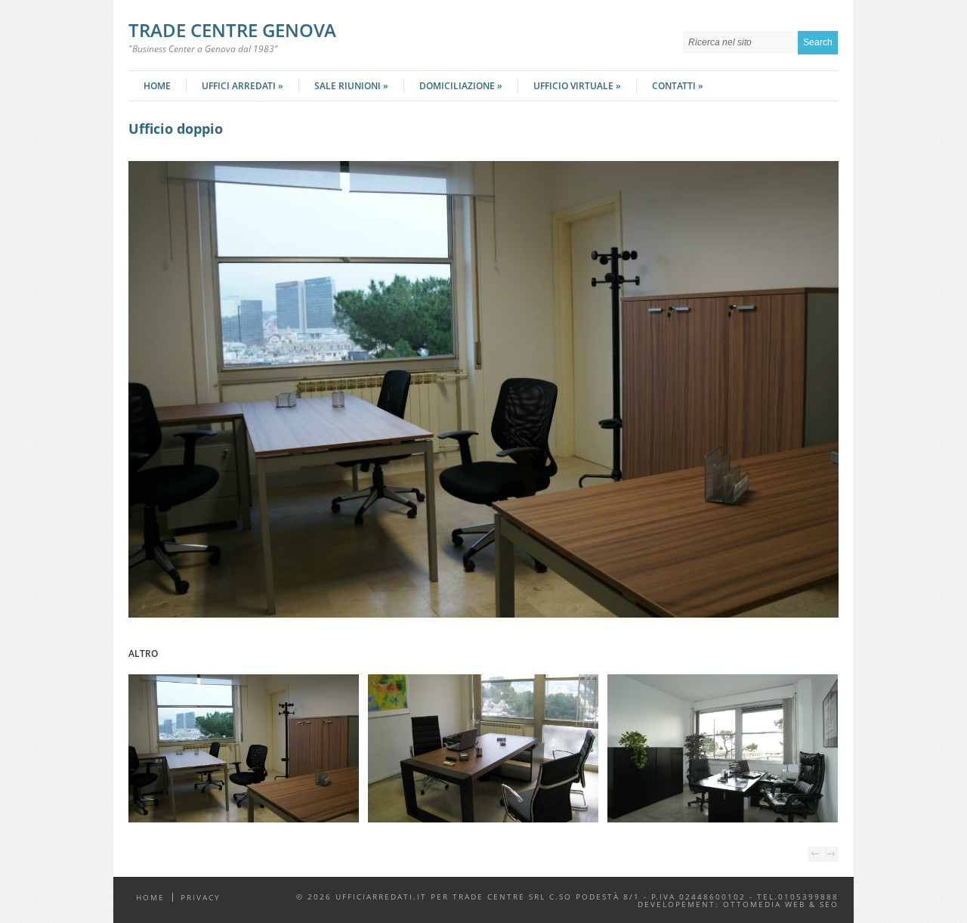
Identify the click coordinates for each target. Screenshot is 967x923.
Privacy (201, 897)
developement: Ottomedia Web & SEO (738, 904)
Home (157, 85)
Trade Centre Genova (232, 29)
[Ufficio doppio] (483, 614)
